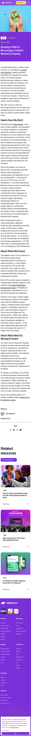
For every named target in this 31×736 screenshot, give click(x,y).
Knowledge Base (5, 649)
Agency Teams (4, 695)
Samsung (18, 649)
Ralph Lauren (19, 657)
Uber (17, 654)
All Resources (19, 623)
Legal (2, 662)
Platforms (3, 636)
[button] (28, 3)
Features (3, 634)
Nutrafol (18, 668)
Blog (17, 625)
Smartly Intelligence (6, 631)
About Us (3, 677)
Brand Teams (4, 700)
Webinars (18, 634)
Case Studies (19, 628)
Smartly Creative (5, 625)
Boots (17, 665)
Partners (3, 657)
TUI (17, 662)
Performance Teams (6, 698)
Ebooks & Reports (21, 631)
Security (3, 660)
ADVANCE (3, 683)
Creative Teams (5, 703)
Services (3, 639)
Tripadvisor (19, 660)
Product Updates (5, 654)
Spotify (18, 651)
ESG (2, 685)
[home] (7, 3)
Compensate (18, 124)
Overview (3, 623)
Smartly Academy (5, 651)
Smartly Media (4, 628)
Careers (3, 680)
